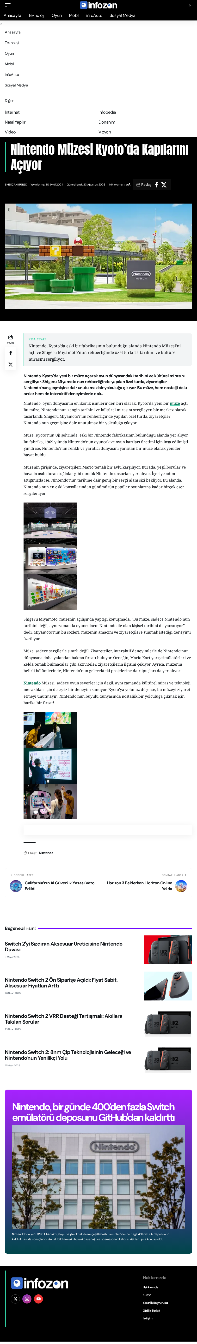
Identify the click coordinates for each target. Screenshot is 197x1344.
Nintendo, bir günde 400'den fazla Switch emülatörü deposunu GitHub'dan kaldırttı (93, 1112)
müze (175, 403)
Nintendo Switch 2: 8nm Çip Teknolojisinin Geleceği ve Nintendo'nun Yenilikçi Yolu (68, 1055)
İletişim (147, 1318)
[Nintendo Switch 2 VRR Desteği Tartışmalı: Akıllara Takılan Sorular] (168, 1022)
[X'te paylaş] (163, 185)
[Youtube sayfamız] (38, 1299)
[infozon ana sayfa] (39, 1282)
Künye (147, 1295)
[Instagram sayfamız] (26, 1299)
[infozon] (98, 5)
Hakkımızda (150, 1287)
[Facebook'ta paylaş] (156, 185)
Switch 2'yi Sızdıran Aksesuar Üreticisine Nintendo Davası (63, 946)
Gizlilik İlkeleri (151, 1311)
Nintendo (32, 683)
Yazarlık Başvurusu (155, 1303)
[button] (9, 5)
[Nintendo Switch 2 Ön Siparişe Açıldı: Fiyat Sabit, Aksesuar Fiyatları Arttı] (168, 986)
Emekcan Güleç (16, 184)
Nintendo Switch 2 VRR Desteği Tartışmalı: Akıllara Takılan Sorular (63, 1019)
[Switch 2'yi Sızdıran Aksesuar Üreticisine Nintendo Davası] (168, 949)
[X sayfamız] (15, 1299)
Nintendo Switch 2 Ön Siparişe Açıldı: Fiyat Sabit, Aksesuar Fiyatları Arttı (61, 982)
